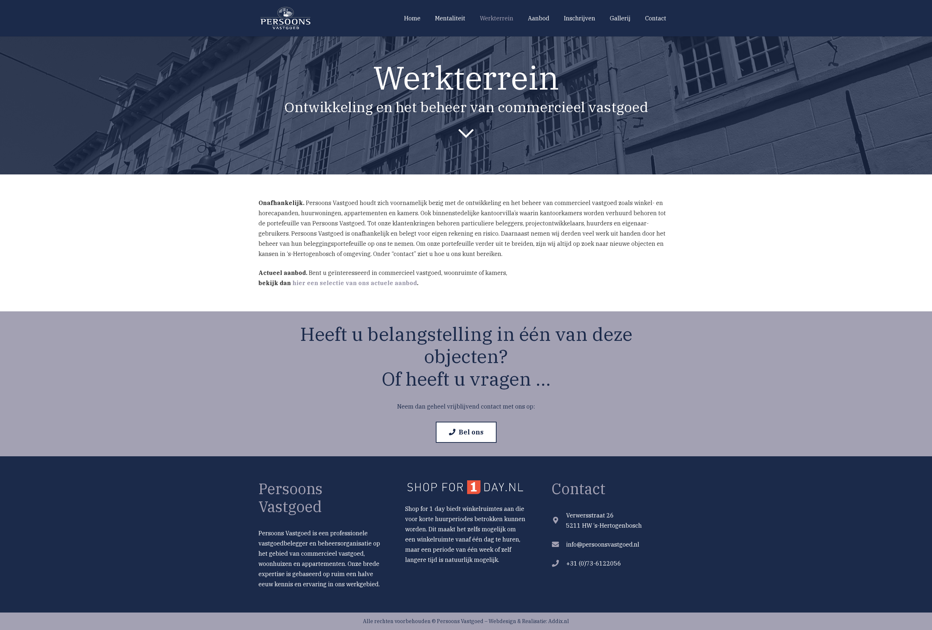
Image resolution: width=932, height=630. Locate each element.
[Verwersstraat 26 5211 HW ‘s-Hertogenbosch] (559, 520)
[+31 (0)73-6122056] (559, 563)
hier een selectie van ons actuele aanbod (354, 283)
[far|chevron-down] (466, 133)
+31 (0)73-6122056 (593, 563)
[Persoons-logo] (286, 18)
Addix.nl (558, 621)
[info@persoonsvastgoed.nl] (559, 544)
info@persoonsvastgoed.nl (602, 544)
